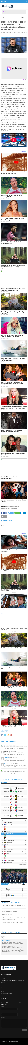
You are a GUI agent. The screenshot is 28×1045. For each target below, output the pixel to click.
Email (2, 1012)
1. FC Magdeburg (6, 508)
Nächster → (23, 17)
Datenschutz (4, 1041)
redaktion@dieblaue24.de (6, 993)
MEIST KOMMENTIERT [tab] (15, 902)
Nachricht (3, 1017)
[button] (4, 513)
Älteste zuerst (24, 528)
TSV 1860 (8, 506)
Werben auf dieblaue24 (13, 1041)
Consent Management (6, 1043)
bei (15, 747)
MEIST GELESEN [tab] (5, 902)
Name (2, 1006)
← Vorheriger (5, 17)
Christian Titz (15, 506)
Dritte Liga (13, 508)
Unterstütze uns (15, 1043)
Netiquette (18, 1039)
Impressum (23, 1039)
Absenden (24, 1029)
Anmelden (3, 1)
